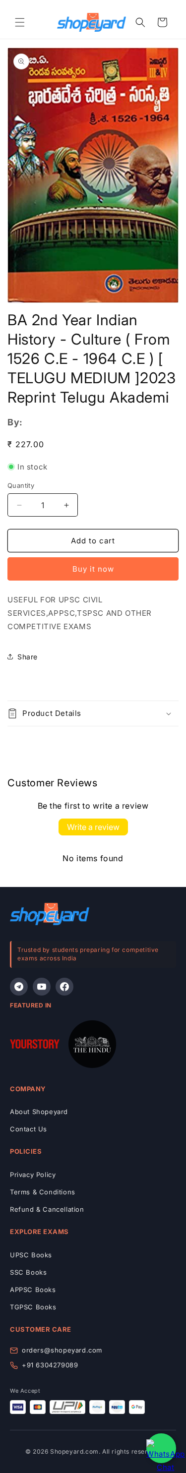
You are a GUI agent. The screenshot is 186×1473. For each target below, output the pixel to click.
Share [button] (27, 656)
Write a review (93, 827)
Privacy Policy (33, 1174)
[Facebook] (64, 987)
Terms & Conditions (42, 1192)
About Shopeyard (39, 1112)
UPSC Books (31, 1255)
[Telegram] (19, 987)
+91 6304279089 (50, 1365)
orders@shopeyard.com (62, 1350)
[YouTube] (42, 987)
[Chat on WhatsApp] (161, 1448)
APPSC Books (33, 1290)
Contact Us (28, 1129)
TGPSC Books (33, 1307)
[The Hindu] (92, 1046)
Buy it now (93, 569)
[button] (20, 22)
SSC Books (28, 1272)
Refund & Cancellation (47, 1209)
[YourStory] (35, 1046)
